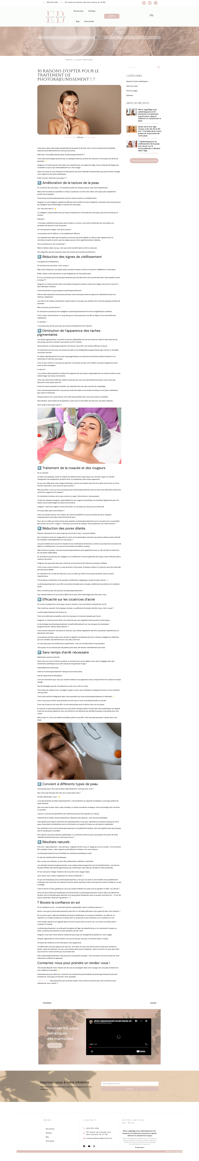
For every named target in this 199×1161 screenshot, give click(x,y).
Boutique (92, 11)
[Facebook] (144, 3)
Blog (77, 21)
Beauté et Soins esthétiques (137, 81)
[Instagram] (155, 3)
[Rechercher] (158, 67)
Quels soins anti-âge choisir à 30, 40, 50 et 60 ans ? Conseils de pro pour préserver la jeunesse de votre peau (150, 131)
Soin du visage (89, 137)
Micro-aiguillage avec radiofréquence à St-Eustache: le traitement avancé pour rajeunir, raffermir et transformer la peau (149, 115)
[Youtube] (149, 3)
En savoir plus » (139, 1147)
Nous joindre (89, 21)
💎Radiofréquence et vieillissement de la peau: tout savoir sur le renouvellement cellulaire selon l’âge (149, 146)
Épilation (129, 95)
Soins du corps (132, 86)
